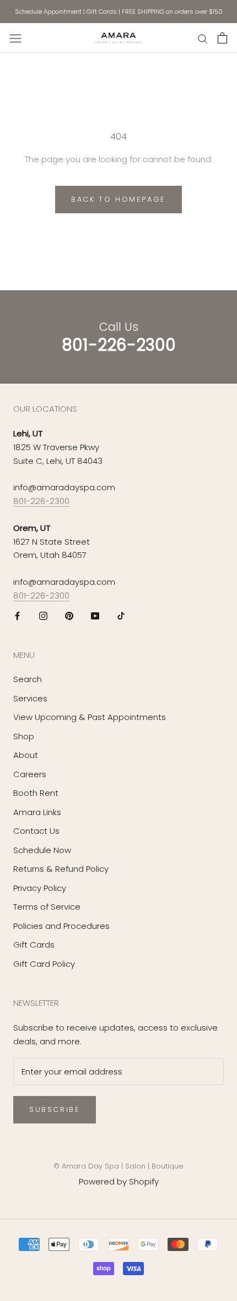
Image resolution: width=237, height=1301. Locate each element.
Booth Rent (35, 793)
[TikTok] (121, 616)
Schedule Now (42, 850)
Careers (29, 774)
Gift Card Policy (44, 964)
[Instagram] (43, 616)
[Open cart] (222, 37)
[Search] (203, 37)
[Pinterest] (69, 616)
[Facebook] (17, 616)
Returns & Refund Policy (61, 868)
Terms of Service (46, 906)
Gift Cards (102, 11)
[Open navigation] (15, 38)
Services (30, 698)
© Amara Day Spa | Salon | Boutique (118, 1166)
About (25, 755)
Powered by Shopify (119, 1181)
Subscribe (54, 1109)
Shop (23, 736)
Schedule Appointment (48, 11)
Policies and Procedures (61, 926)
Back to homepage (118, 199)
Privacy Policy (39, 888)
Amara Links (37, 812)
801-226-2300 (41, 501)
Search (27, 679)
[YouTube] (95, 616)
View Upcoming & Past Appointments (89, 717)
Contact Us (36, 831)
